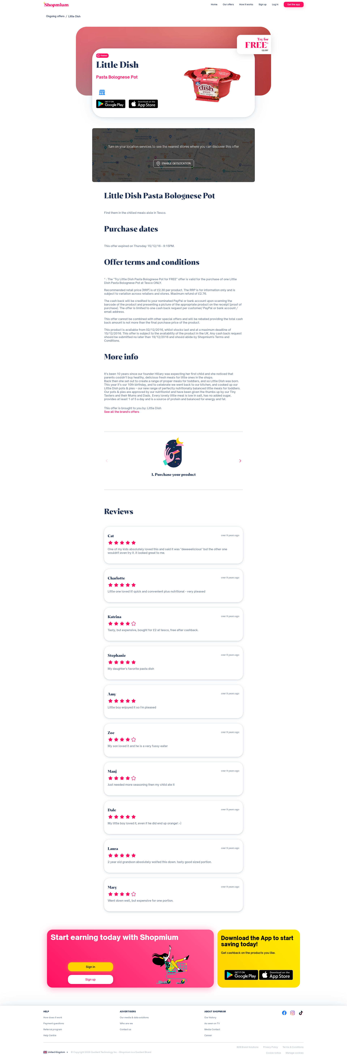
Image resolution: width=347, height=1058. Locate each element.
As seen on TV (212, 1023)
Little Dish (74, 16)
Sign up (263, 4)
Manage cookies (295, 1052)
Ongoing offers (55, 16)
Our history (210, 1017)
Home (214, 4)
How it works (246, 4)
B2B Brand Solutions (247, 1047)
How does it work (52, 1017)
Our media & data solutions (134, 1017)
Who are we (126, 1023)
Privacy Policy (270, 1047)
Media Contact (212, 1029)
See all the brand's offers (121, 412)
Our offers (228, 4)
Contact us (125, 1029)
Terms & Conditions (293, 1047)
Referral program (52, 1029)
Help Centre (49, 1035)
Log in (275, 4)
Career (208, 1035)
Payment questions (53, 1023)
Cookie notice (273, 1052)
